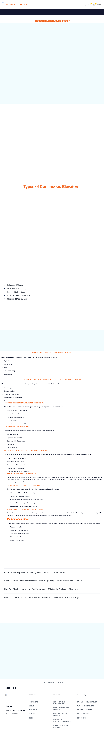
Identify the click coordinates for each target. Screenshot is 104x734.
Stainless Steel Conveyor (87, 702)
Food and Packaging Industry (61, 709)
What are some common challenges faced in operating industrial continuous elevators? (43, 581)
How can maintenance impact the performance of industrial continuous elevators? (41, 589)
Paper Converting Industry (60, 715)
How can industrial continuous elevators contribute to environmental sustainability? (41, 597)
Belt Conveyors (83, 718)
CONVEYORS (33, 702)
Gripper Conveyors (84, 710)
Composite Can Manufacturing (59, 703)
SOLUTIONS (33, 706)
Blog (31, 718)
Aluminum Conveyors (85, 706)
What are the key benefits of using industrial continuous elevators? (34, 572)
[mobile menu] (78, 4)
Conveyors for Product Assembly (62, 726)
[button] (52, 572)
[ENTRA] (14, 4)
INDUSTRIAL (33, 710)
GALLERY (32, 714)
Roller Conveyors (84, 714)
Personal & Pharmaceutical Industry (63, 720)
